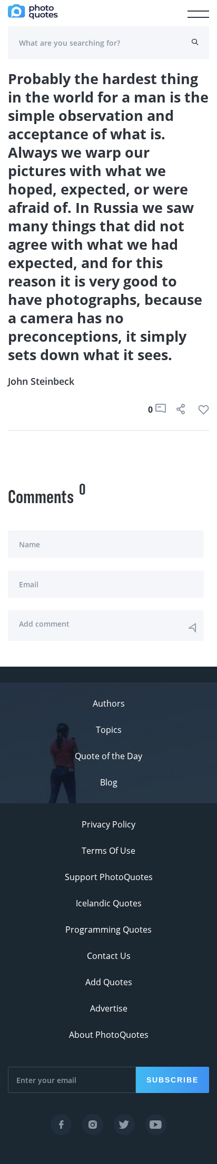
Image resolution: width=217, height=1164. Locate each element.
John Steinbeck (41, 381)
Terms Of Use (108, 850)
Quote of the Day (108, 756)
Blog (108, 782)
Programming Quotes (108, 929)
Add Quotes (108, 982)
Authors (109, 703)
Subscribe (172, 1080)
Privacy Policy (108, 824)
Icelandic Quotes (109, 903)
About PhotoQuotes (109, 1034)
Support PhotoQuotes (109, 877)
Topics (109, 730)
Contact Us (109, 956)
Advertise (108, 1008)
